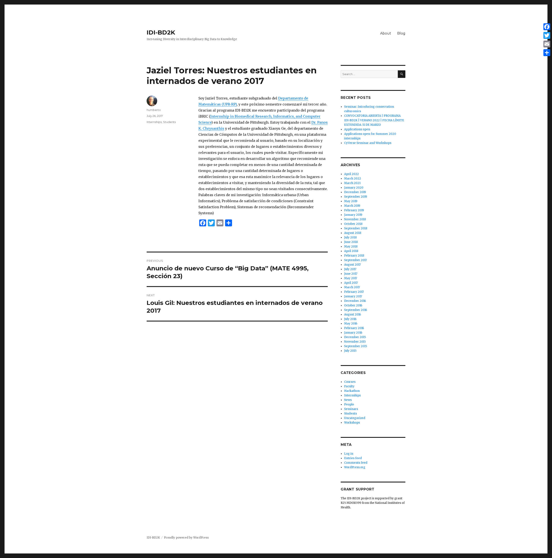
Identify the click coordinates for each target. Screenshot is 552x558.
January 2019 (353, 215)
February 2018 (354, 255)
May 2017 (350, 278)
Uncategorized (354, 418)
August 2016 (352, 314)
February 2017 (354, 292)
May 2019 (350, 201)
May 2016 (350, 323)
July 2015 (350, 351)
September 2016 (355, 310)
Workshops (352, 422)
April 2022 (351, 174)
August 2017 (352, 264)
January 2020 (353, 187)
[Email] (547, 44)
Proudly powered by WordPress (186, 537)
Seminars (351, 409)
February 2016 (354, 328)
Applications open (357, 129)
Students (169, 122)
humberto (154, 110)
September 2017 (355, 260)
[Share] (547, 52)
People (349, 404)
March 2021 (352, 183)
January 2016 (353, 332)
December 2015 (355, 337)
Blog (401, 33)
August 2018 (352, 233)
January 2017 (353, 296)
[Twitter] (547, 35)
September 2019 (355, 197)
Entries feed (353, 458)
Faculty (349, 386)
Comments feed (355, 463)
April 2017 (351, 283)
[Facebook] (547, 26)
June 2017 (350, 274)
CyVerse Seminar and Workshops (367, 143)
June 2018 (351, 242)
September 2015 (355, 346)
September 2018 (355, 228)
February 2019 (354, 210)
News (348, 400)
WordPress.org (354, 467)
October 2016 (353, 305)
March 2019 (352, 206)
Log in (348, 454)
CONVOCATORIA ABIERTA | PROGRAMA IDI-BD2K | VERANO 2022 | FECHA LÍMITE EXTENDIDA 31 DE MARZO (374, 120)
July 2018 (350, 237)
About (385, 33)
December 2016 (355, 301)
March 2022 (352, 178)
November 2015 (355, 342)
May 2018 (351, 246)
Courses (350, 382)
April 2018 (351, 251)
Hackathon (352, 391)
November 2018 (355, 219)
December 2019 (355, 192)
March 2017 (352, 287)
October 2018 (353, 224)
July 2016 (350, 319)
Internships (154, 122)
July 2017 (350, 269)
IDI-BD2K (161, 32)
